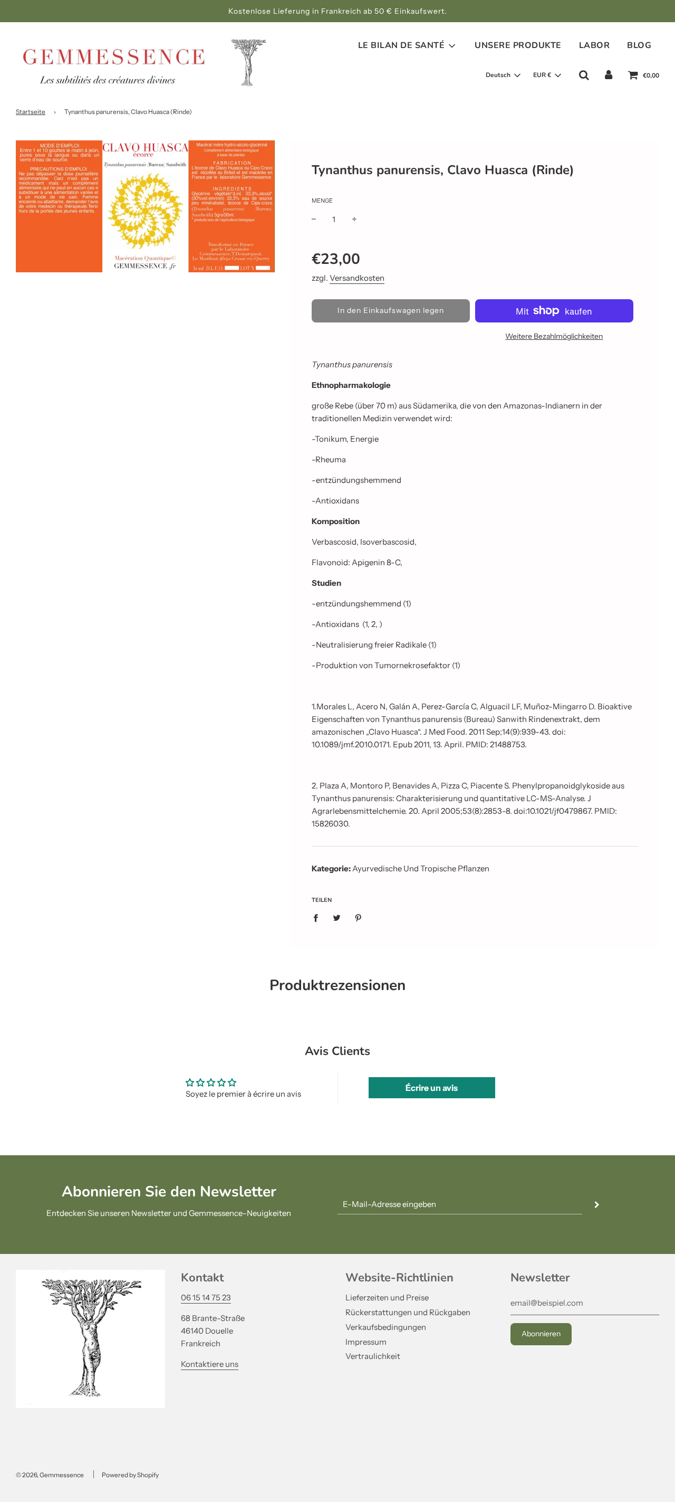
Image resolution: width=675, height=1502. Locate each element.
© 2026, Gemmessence (50, 1475)
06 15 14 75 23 (206, 1297)
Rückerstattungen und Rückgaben (407, 1312)
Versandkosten (357, 278)
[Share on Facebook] (318, 917)
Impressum (366, 1342)
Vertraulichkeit (372, 1356)
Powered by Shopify (130, 1475)
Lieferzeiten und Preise (387, 1297)
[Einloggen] (608, 75)
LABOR (594, 45)
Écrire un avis (432, 1087)
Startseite (30, 112)
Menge (322, 200)
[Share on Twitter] (337, 917)
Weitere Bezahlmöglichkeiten (554, 336)
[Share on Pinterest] (359, 917)
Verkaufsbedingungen (385, 1327)
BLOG (639, 45)
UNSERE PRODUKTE (518, 45)
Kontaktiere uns (209, 1364)
